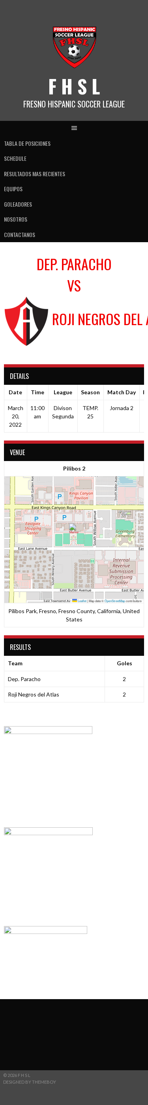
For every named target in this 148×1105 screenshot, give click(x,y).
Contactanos (19, 234)
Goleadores (18, 204)
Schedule (15, 158)
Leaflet (81, 601)
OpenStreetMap (115, 601)
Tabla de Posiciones (27, 143)
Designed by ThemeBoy (29, 1081)
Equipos (13, 188)
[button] (74, 531)
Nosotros (15, 219)
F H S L (74, 86)
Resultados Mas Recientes (34, 173)
